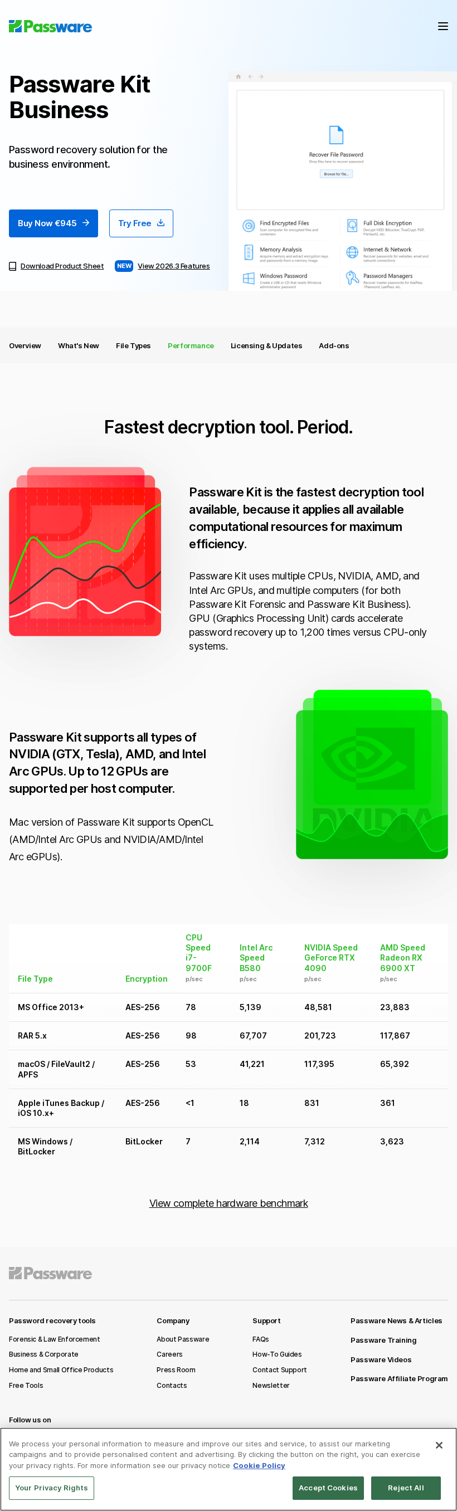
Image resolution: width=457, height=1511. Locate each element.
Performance (191, 345)
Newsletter (270, 1385)
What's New (78, 345)
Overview (25, 345)
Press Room (176, 1370)
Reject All (406, 1487)
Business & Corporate (44, 1354)
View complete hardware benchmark (228, 1203)
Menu (443, 26)
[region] (228, 1469)
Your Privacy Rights (51, 1487)
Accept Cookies (328, 1487)
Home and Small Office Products (61, 1370)
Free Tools (26, 1385)
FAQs (260, 1339)
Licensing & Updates (267, 345)
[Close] (439, 1445)
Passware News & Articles (397, 1320)
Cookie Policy (259, 1465)
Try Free (135, 223)
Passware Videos (381, 1359)
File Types (133, 345)
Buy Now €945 (47, 223)
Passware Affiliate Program (399, 1378)
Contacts (172, 1385)
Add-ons (334, 345)
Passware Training (383, 1339)
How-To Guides (277, 1354)
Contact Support (279, 1370)
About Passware (183, 1339)
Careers (169, 1354)
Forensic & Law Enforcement (54, 1339)
